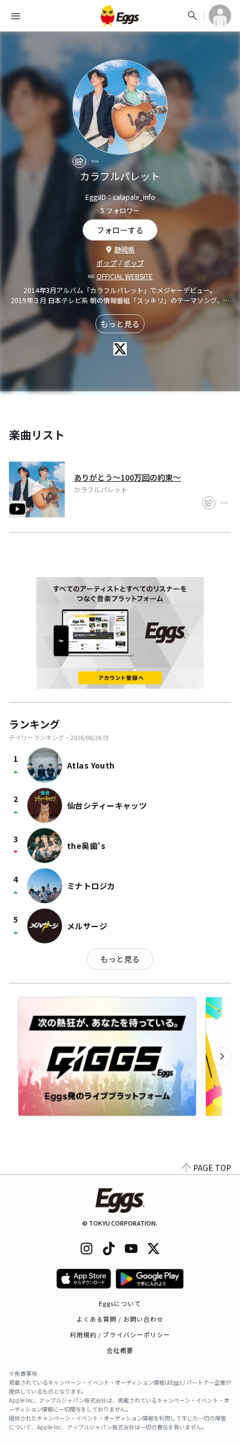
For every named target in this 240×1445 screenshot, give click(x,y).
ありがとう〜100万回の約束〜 (127, 477)
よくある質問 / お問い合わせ (120, 1318)
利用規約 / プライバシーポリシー (120, 1334)
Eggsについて (120, 1303)
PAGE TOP (212, 1167)
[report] (95, 161)
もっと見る (120, 323)
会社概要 (120, 1350)
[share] (79, 161)
